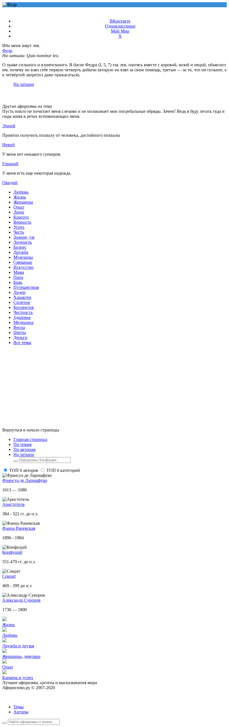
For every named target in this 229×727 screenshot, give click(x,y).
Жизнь (19, 197)
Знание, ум (23, 237)
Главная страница (30, 439)
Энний (8, 125)
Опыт (18, 207)
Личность (22, 242)
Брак (17, 282)
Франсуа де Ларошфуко (24, 480)
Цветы (19, 332)
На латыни (23, 84)
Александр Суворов (21, 600)
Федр (7, 50)
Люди (18, 212)
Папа (18, 277)
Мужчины (23, 257)
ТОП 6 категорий (63, 470)
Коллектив (23, 307)
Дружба (20, 252)
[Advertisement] (114, 389)
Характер (22, 297)
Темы (18, 706)
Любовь (20, 192)
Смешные (22, 262)
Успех (19, 227)
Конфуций (12, 552)
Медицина (23, 322)
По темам (22, 444)
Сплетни (21, 302)
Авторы (20, 711)
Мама (18, 272)
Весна (19, 327)
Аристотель (13, 504)
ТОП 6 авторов (23, 470)
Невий (8, 144)
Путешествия (26, 287)
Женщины (23, 202)
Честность (23, 312)
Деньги (20, 337)
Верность (22, 222)
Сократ (9, 576)
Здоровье (22, 317)
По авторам (24, 449)
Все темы (22, 342)
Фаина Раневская (18, 528)
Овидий (10, 182)
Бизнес (20, 247)
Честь (18, 232)
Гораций (10, 163)
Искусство (23, 267)
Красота (21, 217)
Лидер (19, 292)
